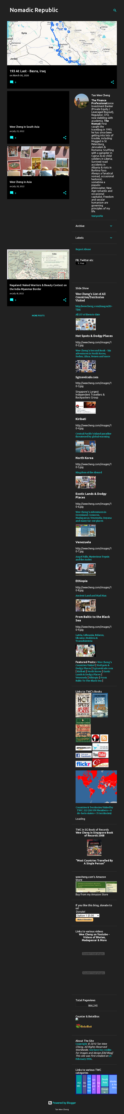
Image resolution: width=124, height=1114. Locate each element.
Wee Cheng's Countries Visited (94, 664)
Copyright (81, 1043)
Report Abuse (83, 249)
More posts (38, 316)
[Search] (115, 10)
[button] (112, 82)
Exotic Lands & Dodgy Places (93, 673)
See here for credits (100, 1049)
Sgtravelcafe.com (103, 668)
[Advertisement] (37, 224)
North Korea (94, 671)
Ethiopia (93, 677)
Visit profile (97, 216)
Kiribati (81, 671)
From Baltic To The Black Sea (91, 679)
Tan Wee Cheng (100, 95)
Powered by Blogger (64, 1102)
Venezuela (81, 677)
